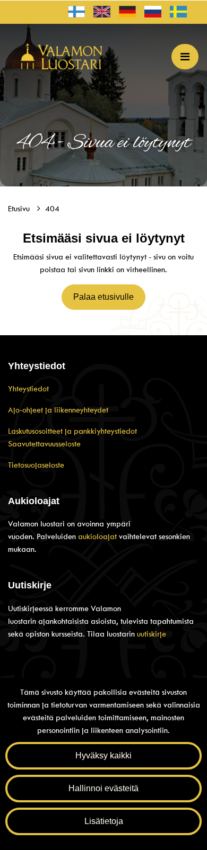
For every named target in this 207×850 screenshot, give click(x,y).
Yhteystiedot (28, 388)
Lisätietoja (103, 821)
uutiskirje (151, 634)
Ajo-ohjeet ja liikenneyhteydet (58, 410)
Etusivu (20, 208)
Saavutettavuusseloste (44, 444)
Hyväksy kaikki (103, 755)
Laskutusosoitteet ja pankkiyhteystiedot (72, 431)
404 (52, 208)
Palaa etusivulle (103, 296)
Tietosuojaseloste (36, 465)
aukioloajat (98, 536)
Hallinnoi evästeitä (103, 788)
